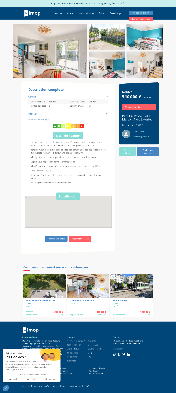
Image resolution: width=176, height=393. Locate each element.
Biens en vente (93, 345)
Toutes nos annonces (148, 151)
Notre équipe (72, 353)
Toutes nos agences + (33, 379)
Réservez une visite (80, 238)
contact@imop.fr (141, 136)
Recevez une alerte (56, 238)
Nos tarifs (92, 341)
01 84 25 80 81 (141, 13)
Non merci (12, 379)
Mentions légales (59, 386)
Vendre (58, 13)
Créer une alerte (127, 151)
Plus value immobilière (64, 373)
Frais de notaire (61, 371)
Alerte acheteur (73, 349)
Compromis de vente (97, 368)
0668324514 (139, 131)
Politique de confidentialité (78, 386)
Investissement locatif (97, 373)
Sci (123, 368)
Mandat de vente (61, 368)
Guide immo (72, 357)
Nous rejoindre (86, 13)
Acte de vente (94, 371)
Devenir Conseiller (95, 349)
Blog (90, 353)
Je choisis (31, 379)
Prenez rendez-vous (141, 19)
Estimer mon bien (74, 345)
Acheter (71, 13)
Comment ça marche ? (76, 341)
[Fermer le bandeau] (174, 1)
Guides (101, 13)
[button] (5, 388)
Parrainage (115, 13)
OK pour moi (50, 379)
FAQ (89, 357)
